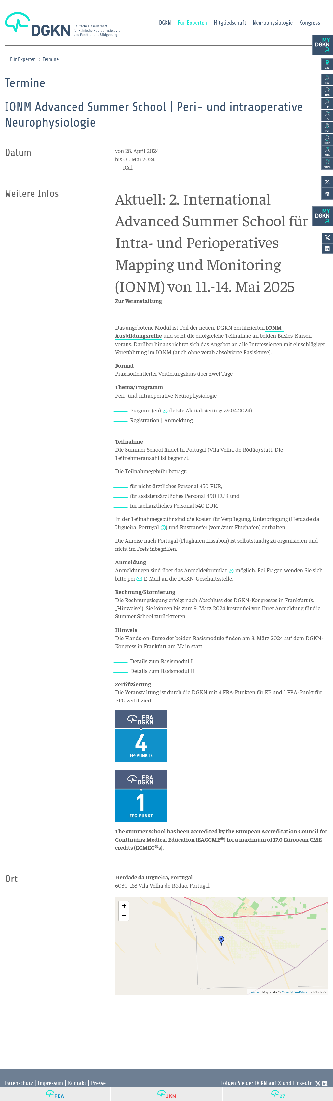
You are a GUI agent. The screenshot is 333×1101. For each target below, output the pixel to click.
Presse (98, 1083)
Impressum (50, 1083)
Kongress (309, 22)
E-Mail (152, 578)
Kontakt (77, 1083)
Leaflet (254, 991)
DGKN (165, 22)
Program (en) (145, 410)
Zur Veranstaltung (138, 300)
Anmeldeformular (205, 570)
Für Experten (192, 22)
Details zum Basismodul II (162, 670)
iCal (128, 167)
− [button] (124, 916)
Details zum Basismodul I (161, 660)
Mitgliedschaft (230, 22)
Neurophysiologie (273, 22)
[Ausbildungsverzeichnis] (327, 64)
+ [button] (124, 906)
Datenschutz (19, 1083)
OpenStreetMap (294, 991)
